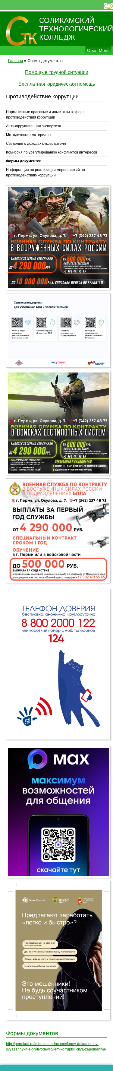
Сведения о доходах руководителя (36, 143)
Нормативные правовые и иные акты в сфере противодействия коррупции (45, 114)
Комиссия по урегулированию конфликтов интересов (51, 152)
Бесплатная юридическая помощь (56, 84)
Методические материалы (28, 135)
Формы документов (23, 161)
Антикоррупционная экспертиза (33, 126)
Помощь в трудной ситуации (56, 72)
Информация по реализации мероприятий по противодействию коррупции (45, 172)
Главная (15, 61)
